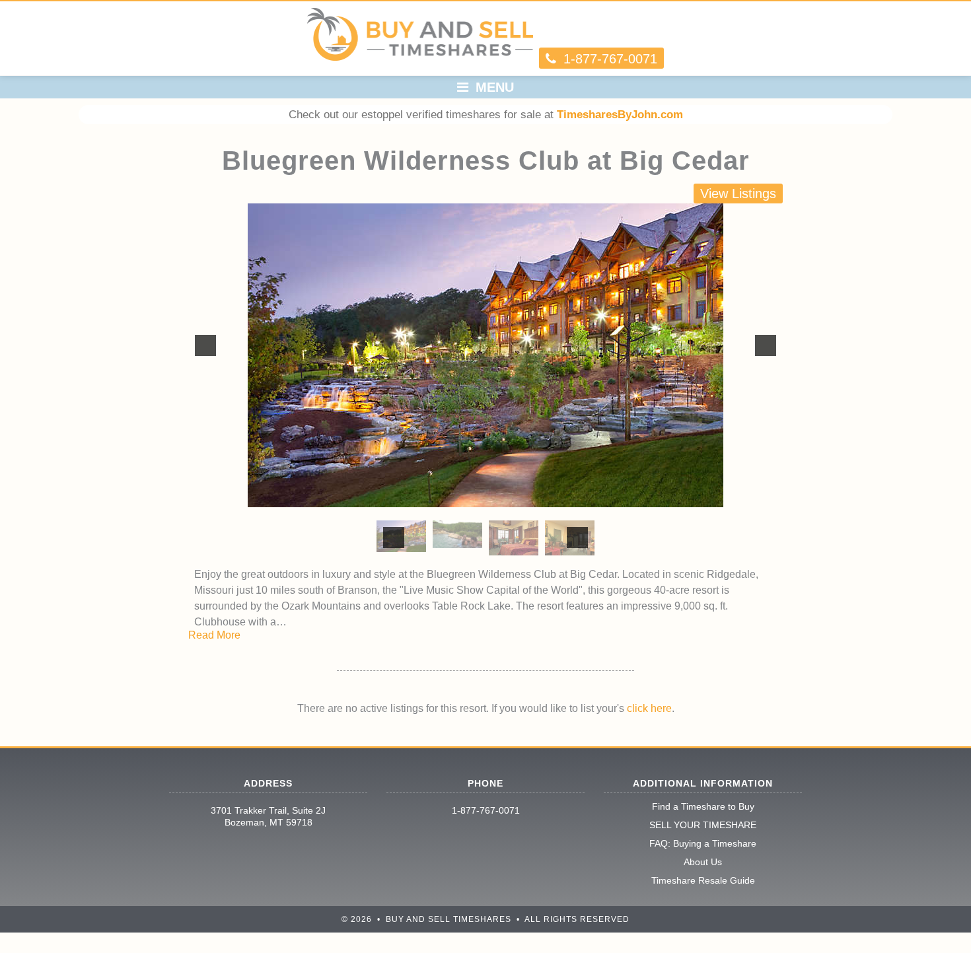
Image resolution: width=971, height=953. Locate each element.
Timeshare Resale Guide (703, 880)
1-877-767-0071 (486, 810)
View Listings (738, 193)
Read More (214, 635)
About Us (703, 862)
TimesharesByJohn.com (620, 114)
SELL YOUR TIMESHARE (702, 825)
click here (649, 708)
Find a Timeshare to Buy (703, 806)
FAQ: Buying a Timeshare (702, 843)
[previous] (205, 345)
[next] (765, 345)
